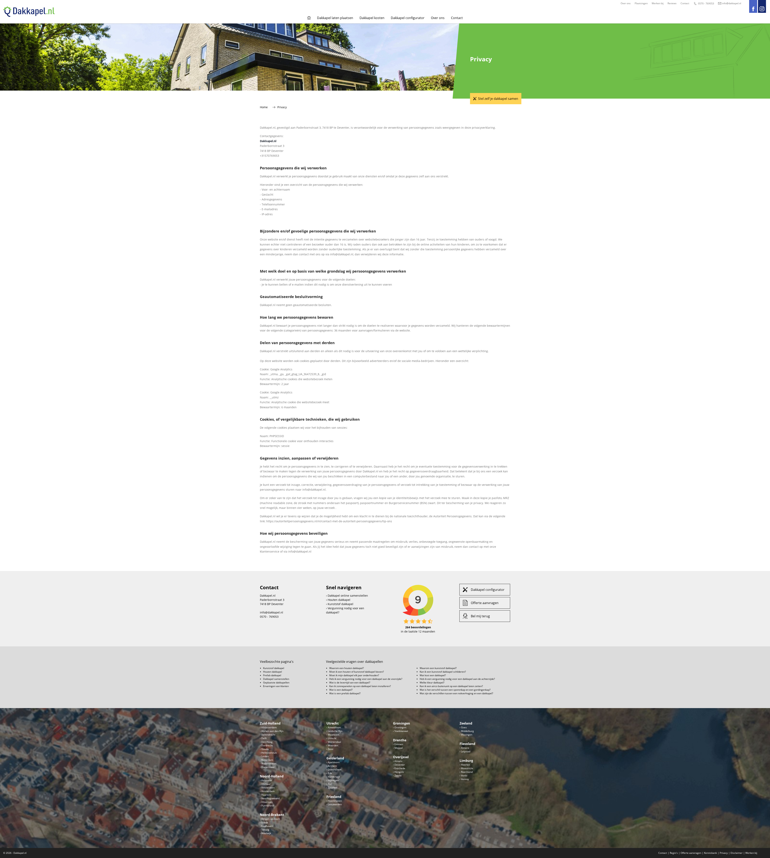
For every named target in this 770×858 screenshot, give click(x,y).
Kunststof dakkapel (340, 604)
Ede (330, 773)
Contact (685, 3)
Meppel (398, 748)
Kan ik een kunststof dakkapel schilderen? (443, 671)
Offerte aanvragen (484, 603)
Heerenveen (335, 800)
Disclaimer (736, 853)
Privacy (724, 853)
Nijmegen (333, 780)
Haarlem (266, 794)
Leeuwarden (335, 804)
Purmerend (267, 805)
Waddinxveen (268, 763)
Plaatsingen (641, 3)
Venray (465, 779)
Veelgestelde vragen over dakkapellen (354, 661)
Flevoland (467, 744)
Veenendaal (334, 742)
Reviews (672, 3)
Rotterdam (267, 760)
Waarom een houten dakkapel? (346, 668)
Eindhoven (267, 826)
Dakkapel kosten (372, 18)
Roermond (467, 772)
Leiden (265, 756)
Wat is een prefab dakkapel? (345, 693)
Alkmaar (266, 784)
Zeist (330, 749)
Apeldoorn (333, 762)
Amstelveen (268, 787)
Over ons (626, 3)
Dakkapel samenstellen (276, 679)
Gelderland (335, 758)
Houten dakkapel (339, 600)
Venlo (464, 775)
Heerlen (465, 764)
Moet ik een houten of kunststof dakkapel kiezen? (356, 671)
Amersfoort (334, 727)
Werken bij (658, 3)
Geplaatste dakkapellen (276, 682)
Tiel (330, 784)
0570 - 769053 (706, 3)
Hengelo (399, 772)
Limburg (466, 760)
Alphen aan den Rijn (272, 731)
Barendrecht (268, 734)
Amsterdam (268, 791)
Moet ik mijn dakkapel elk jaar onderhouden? (354, 675)
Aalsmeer (266, 780)
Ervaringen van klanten (276, 686)
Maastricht (467, 768)
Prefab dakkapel (272, 675)
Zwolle (398, 775)
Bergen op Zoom (270, 819)
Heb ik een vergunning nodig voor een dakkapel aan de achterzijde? (457, 679)
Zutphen (332, 787)
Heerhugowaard (270, 798)
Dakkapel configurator (408, 18)
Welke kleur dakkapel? (432, 682)
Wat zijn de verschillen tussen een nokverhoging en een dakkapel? (456, 693)
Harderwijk (334, 776)
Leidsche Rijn (335, 731)
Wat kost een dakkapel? (433, 675)
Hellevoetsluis (269, 752)
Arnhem (332, 766)
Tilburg (265, 829)
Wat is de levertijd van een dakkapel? (349, 682)
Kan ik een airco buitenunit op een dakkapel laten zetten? (451, 686)
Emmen (398, 744)
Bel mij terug (480, 616)
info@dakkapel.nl (731, 3)
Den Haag (267, 742)
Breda (264, 822)
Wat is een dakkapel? (341, 689)
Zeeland (466, 723)
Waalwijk (266, 833)
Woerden (333, 745)
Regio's (674, 853)
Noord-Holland (272, 776)
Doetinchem (334, 769)
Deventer (399, 764)
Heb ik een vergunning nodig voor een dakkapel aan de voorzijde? (365, 679)
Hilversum (267, 802)
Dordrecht (267, 745)
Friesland (333, 796)
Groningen (401, 723)
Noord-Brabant (272, 815)
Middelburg (467, 731)
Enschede (399, 768)
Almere (465, 748)
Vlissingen (466, 734)
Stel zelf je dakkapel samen (498, 98)
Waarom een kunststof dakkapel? (438, 668)
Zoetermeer (268, 767)
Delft (264, 738)
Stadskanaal (401, 731)
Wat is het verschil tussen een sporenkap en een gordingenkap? (455, 689)
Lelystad (465, 751)
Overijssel (401, 757)
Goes (464, 727)
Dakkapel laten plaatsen (335, 18)
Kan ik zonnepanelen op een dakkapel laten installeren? (360, 686)
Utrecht (332, 723)
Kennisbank (710, 853)
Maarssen (333, 734)
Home (309, 17)
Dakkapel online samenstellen (348, 595)
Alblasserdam (269, 727)
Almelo (398, 761)
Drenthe (399, 740)
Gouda (265, 749)
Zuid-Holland (270, 723)
